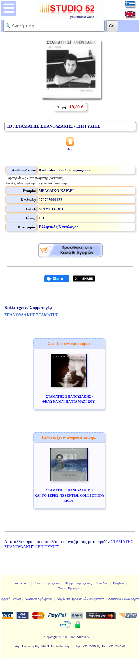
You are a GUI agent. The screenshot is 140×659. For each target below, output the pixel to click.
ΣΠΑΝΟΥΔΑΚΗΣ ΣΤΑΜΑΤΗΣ (31, 315)
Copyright (51, 637)
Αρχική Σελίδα (11, 599)
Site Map (102, 583)
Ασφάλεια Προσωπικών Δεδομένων (80, 599)
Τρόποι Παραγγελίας (47, 583)
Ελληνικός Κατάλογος (58, 226)
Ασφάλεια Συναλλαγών (123, 599)
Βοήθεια (118, 583)
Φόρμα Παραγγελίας (78, 583)
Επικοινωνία (20, 583)
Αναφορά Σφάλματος (38, 599)
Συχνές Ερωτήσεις (70, 588)
